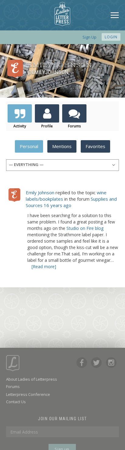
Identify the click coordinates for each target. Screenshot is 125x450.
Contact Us (16, 401)
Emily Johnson (40, 192)
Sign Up (89, 37)
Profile (47, 126)
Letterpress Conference (28, 394)
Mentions (62, 146)
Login (111, 37)
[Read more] (44, 266)
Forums (74, 126)
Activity (19, 126)
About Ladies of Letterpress (31, 379)
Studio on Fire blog (84, 228)
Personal (29, 146)
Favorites (95, 146)
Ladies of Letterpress (62, 14)
